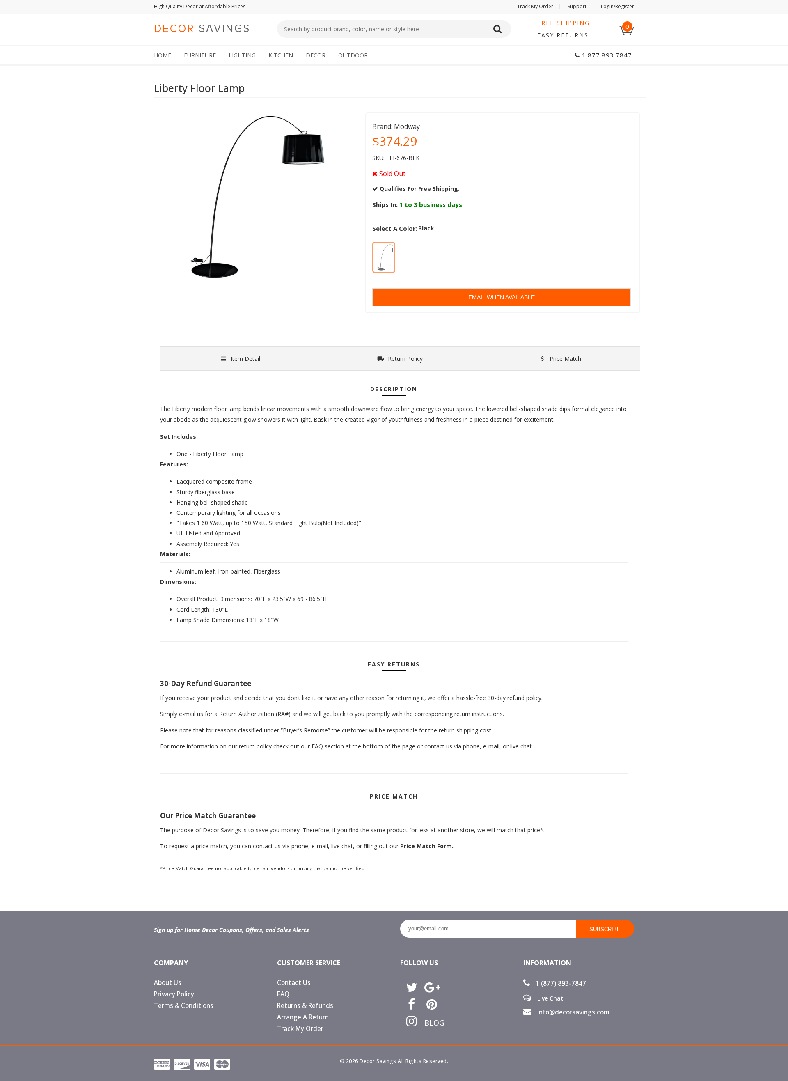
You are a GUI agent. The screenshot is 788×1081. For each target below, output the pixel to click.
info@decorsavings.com (572, 1012)
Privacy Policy (174, 994)
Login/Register (617, 6)
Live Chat (550, 998)
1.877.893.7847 (606, 55)
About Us (167, 982)
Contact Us (294, 982)
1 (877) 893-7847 (560, 983)
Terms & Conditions (183, 1005)
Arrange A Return (303, 1017)
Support (581, 6)
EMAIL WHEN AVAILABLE (501, 297)
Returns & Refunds (305, 1005)
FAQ (283, 994)
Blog (431, 1023)
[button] (787, 1080)
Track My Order (539, 6)
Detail (245, 359)
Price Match (564, 359)
